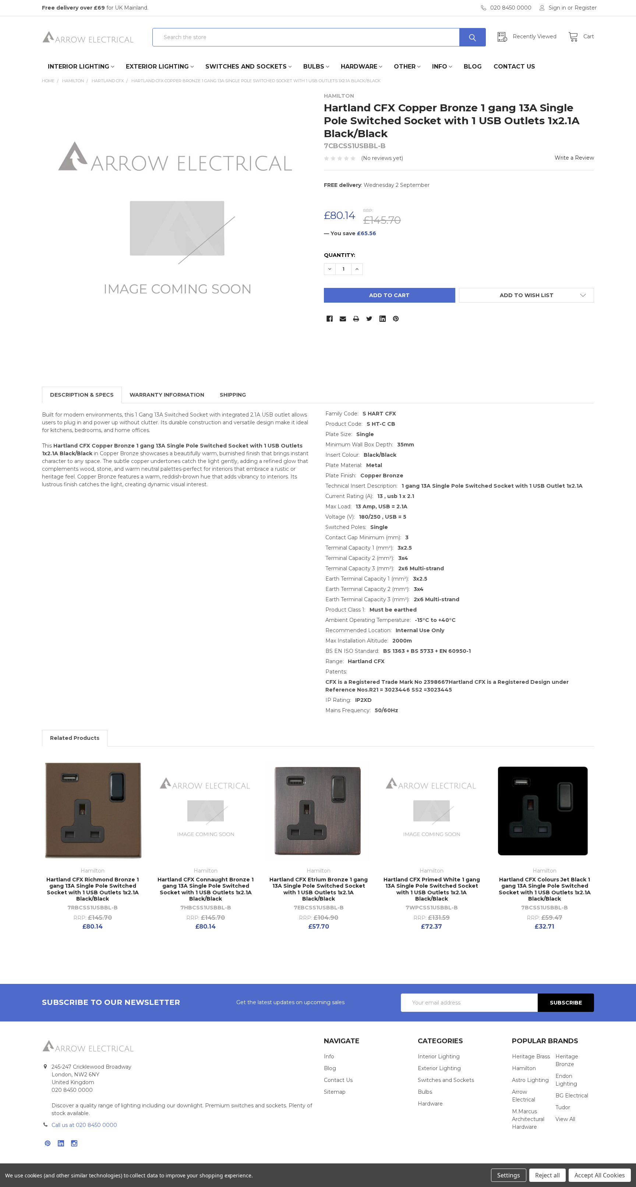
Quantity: (339, 255)
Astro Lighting (530, 1080)
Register (586, 7)
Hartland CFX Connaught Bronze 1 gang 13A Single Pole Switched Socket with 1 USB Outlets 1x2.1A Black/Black (206, 889)
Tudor (562, 1107)
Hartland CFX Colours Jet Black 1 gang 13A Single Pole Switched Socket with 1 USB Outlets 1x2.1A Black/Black (545, 889)
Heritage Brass (531, 1056)
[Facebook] (329, 318)
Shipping (233, 394)
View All (565, 1119)
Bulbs (313, 66)
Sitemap (335, 1092)
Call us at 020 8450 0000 (84, 1125)
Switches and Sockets (246, 66)
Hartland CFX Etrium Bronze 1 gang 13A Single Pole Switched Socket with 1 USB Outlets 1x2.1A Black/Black (318, 889)
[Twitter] (369, 318)
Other (405, 66)
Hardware (359, 66)
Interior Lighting (78, 66)
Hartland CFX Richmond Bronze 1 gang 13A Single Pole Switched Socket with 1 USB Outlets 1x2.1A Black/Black (92, 889)
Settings (508, 1175)
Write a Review (574, 157)
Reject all (547, 1175)
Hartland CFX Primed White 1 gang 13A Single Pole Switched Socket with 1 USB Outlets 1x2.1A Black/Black (432, 889)
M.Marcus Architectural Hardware (528, 1119)
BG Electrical (571, 1095)
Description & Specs (82, 394)
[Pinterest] (396, 318)
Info (439, 66)
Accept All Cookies (600, 1175)
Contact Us (514, 66)
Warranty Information (167, 394)
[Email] (343, 318)
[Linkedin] (382, 318)
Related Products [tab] (74, 738)
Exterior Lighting (157, 66)
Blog (473, 66)
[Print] (356, 318)
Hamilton (524, 1068)
